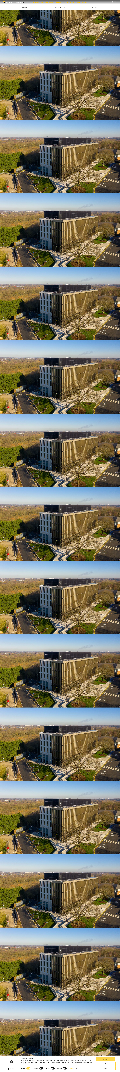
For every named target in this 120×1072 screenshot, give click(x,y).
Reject (105, 1068)
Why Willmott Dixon (47, 2)
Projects (58, 2)
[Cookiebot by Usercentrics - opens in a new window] (12, 1069)
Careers (71, 2)
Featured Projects (94, 7)
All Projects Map (60, 7)
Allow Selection (105, 1063)
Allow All (105, 1059)
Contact (84, 2)
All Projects (25, 7)
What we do (35, 2)
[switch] (41, 1068)
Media (78, 2)
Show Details (72, 1068)
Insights (65, 2)
